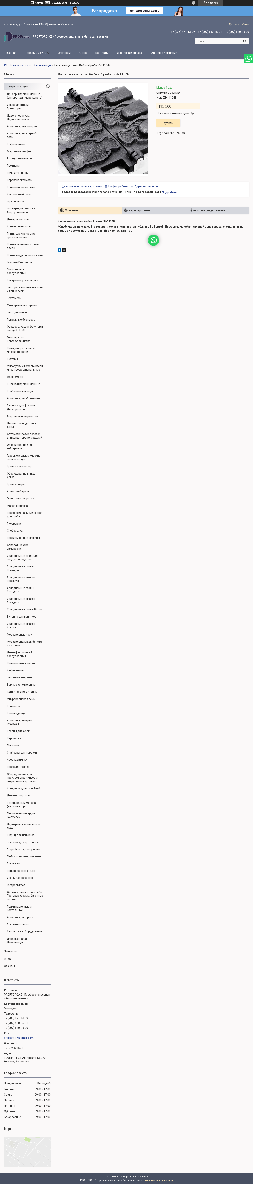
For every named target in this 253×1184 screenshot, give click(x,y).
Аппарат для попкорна (22, 126)
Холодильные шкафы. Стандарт (21, 600)
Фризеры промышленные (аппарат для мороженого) (24, 95)
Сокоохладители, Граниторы (18, 106)
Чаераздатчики (17, 759)
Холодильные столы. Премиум (20, 568)
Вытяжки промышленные (23, 384)
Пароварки (14, 738)
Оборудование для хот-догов (22, 475)
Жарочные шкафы (19, 151)
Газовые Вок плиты (19, 262)
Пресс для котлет (18, 766)
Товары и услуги (35, 52)
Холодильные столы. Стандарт (20, 589)
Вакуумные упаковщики (22, 280)
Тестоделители (17, 312)
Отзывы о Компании (164, 52)
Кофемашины (16, 144)
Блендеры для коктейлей (23, 788)
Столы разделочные (20, 877)
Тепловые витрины (19, 677)
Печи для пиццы (17, 172)
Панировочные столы (21, 870)
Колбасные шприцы (20, 391)
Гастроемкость (16, 885)
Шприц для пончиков (21, 835)
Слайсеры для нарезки (22, 752)
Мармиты (13, 745)
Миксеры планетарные (22, 305)
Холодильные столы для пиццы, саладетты (23, 557)
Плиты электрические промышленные (21, 235)
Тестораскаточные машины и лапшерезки (25, 289)
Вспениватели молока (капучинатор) (21, 804)
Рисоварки (14, 523)
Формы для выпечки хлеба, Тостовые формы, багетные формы (25, 896)
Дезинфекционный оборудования (19, 654)
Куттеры (12, 358)
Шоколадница (16, 713)
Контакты (101, 52)
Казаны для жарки (19, 731)
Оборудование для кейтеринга (19, 446)
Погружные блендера (21, 319)
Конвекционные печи (21, 187)
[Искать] (244, 41)
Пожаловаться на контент (158, 1180)
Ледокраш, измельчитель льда (24, 826)
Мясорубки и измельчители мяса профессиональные (25, 367)
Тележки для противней (23, 842)
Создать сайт (59, 2)
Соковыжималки (18, 924)
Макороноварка (17, 505)
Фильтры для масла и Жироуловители (21, 210)
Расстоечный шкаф (19, 194)
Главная (11, 52)
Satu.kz (144, 1176)
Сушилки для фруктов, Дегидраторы (21, 407)
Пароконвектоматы (19, 180)
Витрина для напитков (21, 616)
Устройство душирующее (23, 849)
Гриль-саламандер (19, 466)
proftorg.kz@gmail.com (19, 1037)
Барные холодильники (21, 684)
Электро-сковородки (20, 498)
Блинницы (13, 706)
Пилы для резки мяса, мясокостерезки (21, 350)
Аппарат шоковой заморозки (18, 546)
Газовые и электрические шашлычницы (23, 457)
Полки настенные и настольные (19, 908)
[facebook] (59, 250)
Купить (168, 123)
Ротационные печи (19, 158)
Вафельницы (42, 65)
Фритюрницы (15, 201)
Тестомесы (14, 298)
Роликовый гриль (18, 491)
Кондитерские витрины (22, 691)
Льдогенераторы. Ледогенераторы (18, 117)
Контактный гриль (19, 226)
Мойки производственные (24, 856)
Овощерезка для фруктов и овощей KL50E (25, 328)
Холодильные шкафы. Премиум (21, 579)
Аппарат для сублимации (23, 398)
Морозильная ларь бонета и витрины (24, 643)
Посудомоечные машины (23, 537)
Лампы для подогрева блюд (21, 425)
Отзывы (9, 966)
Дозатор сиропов (18, 795)
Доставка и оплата (129, 52)
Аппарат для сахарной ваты (22, 135)
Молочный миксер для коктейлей (21, 815)
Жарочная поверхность (22, 416)
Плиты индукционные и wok (25, 255)
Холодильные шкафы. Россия (21, 625)
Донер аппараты (18, 219)
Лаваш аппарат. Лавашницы (17, 940)
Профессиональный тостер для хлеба (24, 514)
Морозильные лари (19, 634)
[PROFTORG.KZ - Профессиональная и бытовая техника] (17, 37)
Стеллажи (13, 863)
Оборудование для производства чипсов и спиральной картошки (22, 778)
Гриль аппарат (16, 484)
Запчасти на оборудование (24, 931)
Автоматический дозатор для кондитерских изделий (24, 435)
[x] (64, 250)
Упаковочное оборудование (16, 271)
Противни (13, 165)
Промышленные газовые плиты (23, 246)
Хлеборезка (15, 530)
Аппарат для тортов (20, 917)
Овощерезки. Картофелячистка (18, 339)
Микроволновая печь (21, 699)
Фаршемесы (15, 376)
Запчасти (64, 52)
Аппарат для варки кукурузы (19, 722)
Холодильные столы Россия (25, 609)
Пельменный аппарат (21, 663)
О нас (83, 52)
